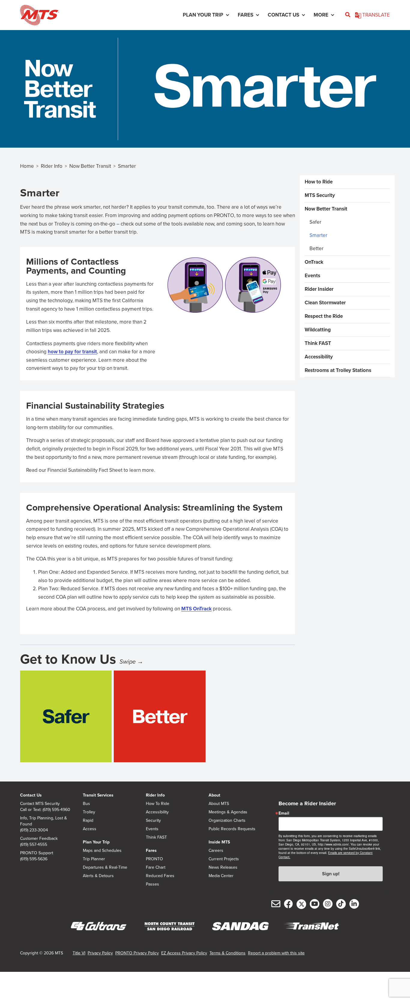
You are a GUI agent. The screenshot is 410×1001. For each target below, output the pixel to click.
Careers (216, 851)
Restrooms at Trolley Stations (338, 370)
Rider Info (51, 166)
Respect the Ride (324, 316)
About (214, 795)
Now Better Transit (90, 166)
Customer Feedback (39, 839)
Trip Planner (94, 859)
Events (312, 275)
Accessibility (319, 357)
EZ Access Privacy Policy (184, 953)
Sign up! (330, 873)
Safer (315, 222)
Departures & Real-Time (105, 867)
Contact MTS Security (40, 804)
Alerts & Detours (98, 876)
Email (284, 813)
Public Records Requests (232, 829)
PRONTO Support (36, 853)
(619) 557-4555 (33, 845)
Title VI (79, 953)
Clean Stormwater (325, 302)
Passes (152, 884)
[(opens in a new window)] (99, 926)
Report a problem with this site (276, 953)
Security (153, 821)
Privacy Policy (100, 953)
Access (89, 829)
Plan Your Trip (96, 842)
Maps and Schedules (102, 851)
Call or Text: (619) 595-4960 (45, 810)
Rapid (88, 821)
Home (27, 166)
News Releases (223, 867)
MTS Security (320, 195)
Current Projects (224, 859)
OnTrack (314, 262)
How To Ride (157, 804)
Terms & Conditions (228, 953)
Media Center (221, 876)
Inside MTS (219, 842)
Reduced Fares (160, 876)
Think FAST (318, 343)
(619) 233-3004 (34, 830)
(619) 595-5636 (33, 859)
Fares (151, 850)
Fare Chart (155, 867)
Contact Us (31, 795)
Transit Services (98, 795)
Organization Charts (227, 821)
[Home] (39, 15)
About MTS (219, 804)
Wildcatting (318, 329)
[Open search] (347, 15)
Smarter (318, 235)
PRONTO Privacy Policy (137, 953)
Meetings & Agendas (228, 812)
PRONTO (154, 859)
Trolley (89, 812)
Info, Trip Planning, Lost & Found (43, 821)
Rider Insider (319, 289)
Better (316, 248)
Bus (86, 804)
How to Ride (319, 182)
